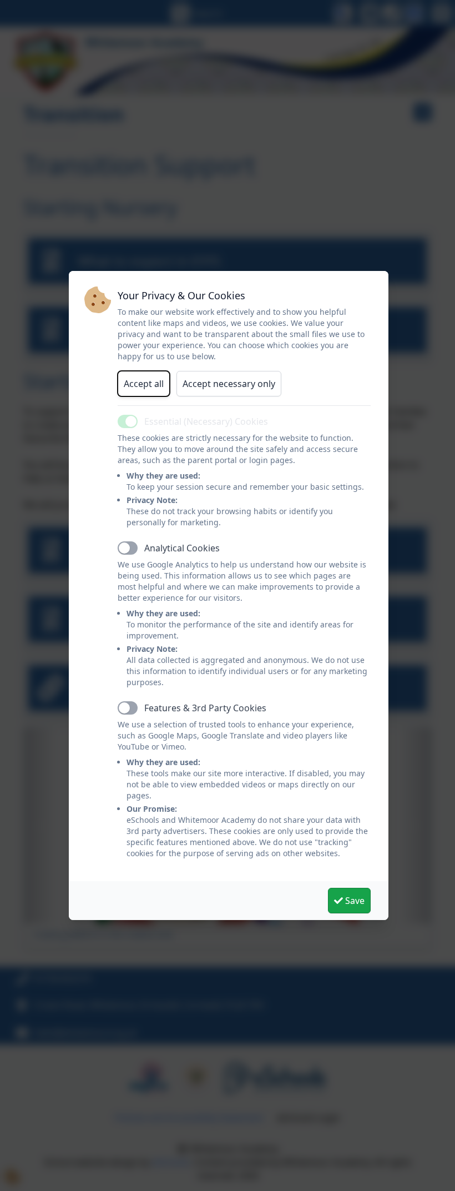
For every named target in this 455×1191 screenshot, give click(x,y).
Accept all (144, 384)
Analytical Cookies (182, 548)
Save (354, 900)
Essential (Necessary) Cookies (206, 421)
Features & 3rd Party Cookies (205, 708)
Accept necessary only (229, 384)
